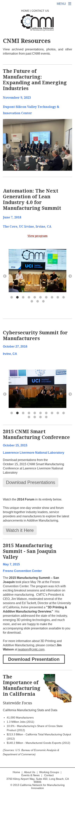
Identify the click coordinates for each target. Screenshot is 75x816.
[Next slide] (67, 146)
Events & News (30, 775)
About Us (29, 772)
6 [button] (40, 297)
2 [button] (17, 297)
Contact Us (40, 10)
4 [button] (29, 297)
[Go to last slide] (8, 146)
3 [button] (23, 297)
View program (38, 235)
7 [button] (46, 297)
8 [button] (52, 297)
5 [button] (35, 297)
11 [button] (32, 301)
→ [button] (70, 276)
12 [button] (37, 301)
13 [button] (43, 301)
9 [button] (58, 297)
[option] (37, 271)
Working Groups (49, 772)
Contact (49, 775)
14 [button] (46, 417)
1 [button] (11, 297)
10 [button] (63, 297)
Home (25, 10)
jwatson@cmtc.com (31, 649)
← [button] (5, 276)
